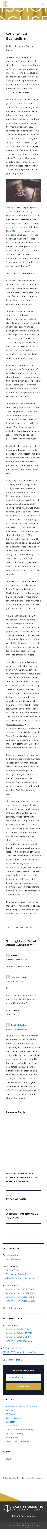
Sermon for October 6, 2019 (18, 1329)
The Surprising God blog (17, 1441)
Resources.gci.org (28, 1516)
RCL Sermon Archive (13, 1348)
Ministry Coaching (14, 1434)
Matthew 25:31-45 (15, 724)
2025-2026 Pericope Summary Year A (20, 1352)
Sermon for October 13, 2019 (18, 1333)
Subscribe (23, 1386)
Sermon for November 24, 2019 (20, 1301)
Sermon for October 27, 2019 (18, 1341)
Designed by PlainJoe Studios (23, 1523)
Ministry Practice (26, 927)
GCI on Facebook (13, 1418)
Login (8, 1459)
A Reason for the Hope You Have (21, 1278)
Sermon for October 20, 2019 (19, 1337)
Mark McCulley (18, 1025)
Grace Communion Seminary (19, 1430)
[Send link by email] (19, 1360)
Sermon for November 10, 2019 (20, 1293)
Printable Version (13, 1308)
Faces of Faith (12, 1270)
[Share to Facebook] (14, 1360)
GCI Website (11, 1426)
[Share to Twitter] (17, 1360)
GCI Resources (12, 1422)
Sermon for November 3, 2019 (19, 1289)
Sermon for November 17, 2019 (19, 1297)
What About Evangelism (17, 1274)
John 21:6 (11, 231)
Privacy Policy (11, 1437)
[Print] (22, 1360)
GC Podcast (11, 1414)
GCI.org (14, 1516)
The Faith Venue (13, 1259)
